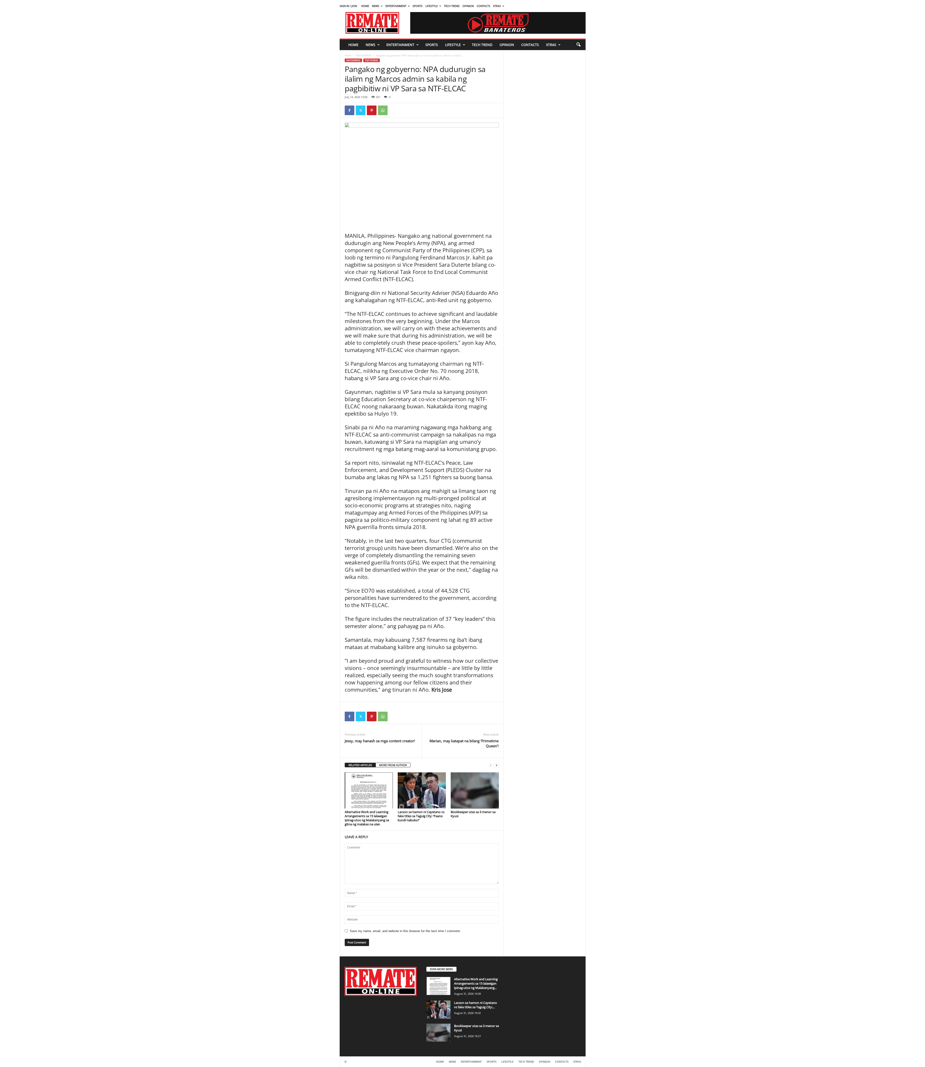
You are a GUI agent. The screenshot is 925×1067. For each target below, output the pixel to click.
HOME (365, 6)
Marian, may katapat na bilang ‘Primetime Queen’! (464, 743)
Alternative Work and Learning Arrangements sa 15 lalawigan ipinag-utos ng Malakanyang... (476, 983)
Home (348, 55)
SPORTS (418, 6)
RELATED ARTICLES (360, 765)
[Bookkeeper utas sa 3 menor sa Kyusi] (475, 790)
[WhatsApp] (383, 110)
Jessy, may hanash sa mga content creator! (380, 740)
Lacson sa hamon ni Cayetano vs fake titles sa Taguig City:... (475, 1005)
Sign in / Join (348, 6)
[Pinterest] (372, 110)
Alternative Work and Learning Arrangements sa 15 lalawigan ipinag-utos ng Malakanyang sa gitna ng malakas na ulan (367, 818)
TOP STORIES (371, 60)
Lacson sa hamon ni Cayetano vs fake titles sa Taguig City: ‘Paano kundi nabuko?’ (421, 816)
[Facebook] (349, 110)
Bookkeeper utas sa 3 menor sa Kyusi (473, 814)
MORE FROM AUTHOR (393, 765)
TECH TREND (452, 6)
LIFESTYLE (431, 6)
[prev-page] (490, 765)
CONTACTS (483, 6)
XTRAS (497, 6)
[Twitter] (360, 110)
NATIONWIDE (363, 55)
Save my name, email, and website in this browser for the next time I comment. (405, 931)
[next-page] (496, 765)
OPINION (468, 6)
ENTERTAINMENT (395, 6)
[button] (578, 45)
